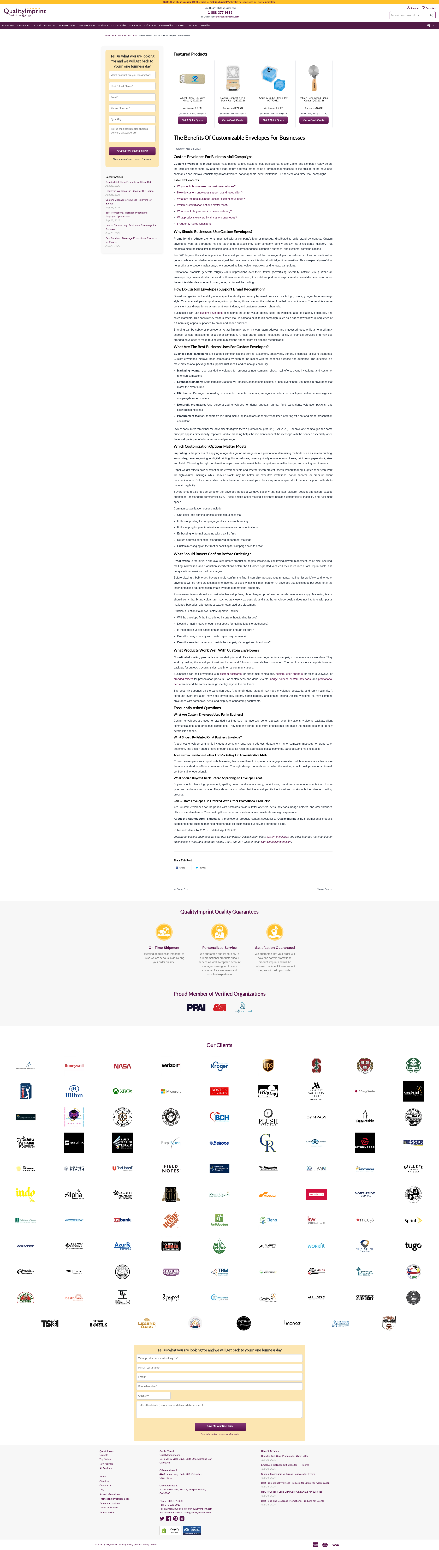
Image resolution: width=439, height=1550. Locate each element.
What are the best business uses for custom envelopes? (211, 198)
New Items (192, 25)
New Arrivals (106, 1463)
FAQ (101, 1489)
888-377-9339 (175, 1501)
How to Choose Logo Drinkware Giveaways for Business (291, 1491)
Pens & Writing (166, 25)
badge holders (279, 679)
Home (102, 1476)
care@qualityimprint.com (226, 17)
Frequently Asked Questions (194, 223)
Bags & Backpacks (87, 25)
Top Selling (205, 25)
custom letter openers (289, 673)
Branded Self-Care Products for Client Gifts (128, 182)
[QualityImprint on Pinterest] (175, 1519)
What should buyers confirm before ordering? (204, 211)
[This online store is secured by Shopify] (170, 1530)
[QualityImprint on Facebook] (168, 1519)
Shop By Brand (23, 25)
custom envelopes (211, 312)
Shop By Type (8, 25)
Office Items (150, 25)
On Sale (179, 25)
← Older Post (181, 889)
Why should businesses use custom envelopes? (206, 186)
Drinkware (103, 25)
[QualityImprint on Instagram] (182, 1519)
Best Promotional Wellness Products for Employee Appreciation (295, 1482)
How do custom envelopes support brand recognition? (210, 192)
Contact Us (105, 1485)
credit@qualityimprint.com (198, 1508)
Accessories (50, 25)
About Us (104, 1481)
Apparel (37, 25)
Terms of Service (108, 1507)
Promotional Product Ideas (124, 35)
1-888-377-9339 (220, 12)
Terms (154, 1544)
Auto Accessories (67, 25)
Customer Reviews (109, 1503)
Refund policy (106, 1512)
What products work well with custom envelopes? (207, 217)
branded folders (183, 679)
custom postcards (231, 673)
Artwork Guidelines (109, 1494)
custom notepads (300, 679)
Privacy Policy (126, 1544)
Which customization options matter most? (202, 205)
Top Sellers (105, 1459)
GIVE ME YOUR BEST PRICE (132, 151)
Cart (433, 25)
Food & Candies (118, 25)
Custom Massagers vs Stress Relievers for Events (288, 1474)
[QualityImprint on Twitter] (162, 1519)
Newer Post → (325, 889)
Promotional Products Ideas (114, 1498)
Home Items (135, 25)
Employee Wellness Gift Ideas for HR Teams (129, 191)
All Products (105, 1468)
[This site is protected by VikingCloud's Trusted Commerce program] (192, 1530)
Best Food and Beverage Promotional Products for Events (292, 1500)
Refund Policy (142, 1544)
